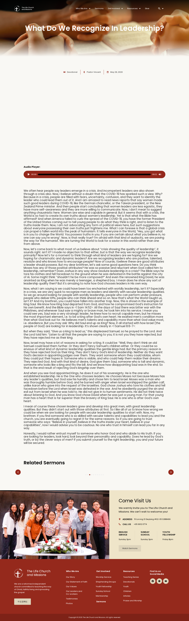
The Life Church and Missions (38, 573)
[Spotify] (152, 586)
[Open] (163, 8)
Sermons (101, 601)
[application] (94, 174)
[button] (18, 472)
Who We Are (72, 571)
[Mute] (160, 174)
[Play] (28, 174)
